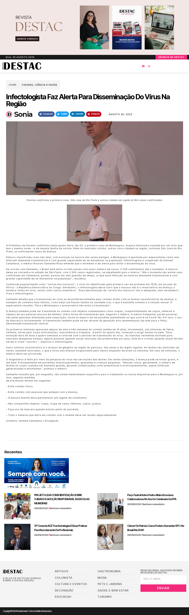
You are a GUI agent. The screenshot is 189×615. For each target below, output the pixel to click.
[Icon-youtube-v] (21, 586)
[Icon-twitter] (9, 586)
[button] (88, 66)
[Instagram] (149, 66)
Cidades (27, 84)
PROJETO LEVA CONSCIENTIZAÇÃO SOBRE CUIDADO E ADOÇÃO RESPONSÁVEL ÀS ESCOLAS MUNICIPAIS (61, 499)
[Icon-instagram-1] (15, 586)
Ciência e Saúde (46, 84)
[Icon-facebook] (4, 586)
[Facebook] (143, 66)
